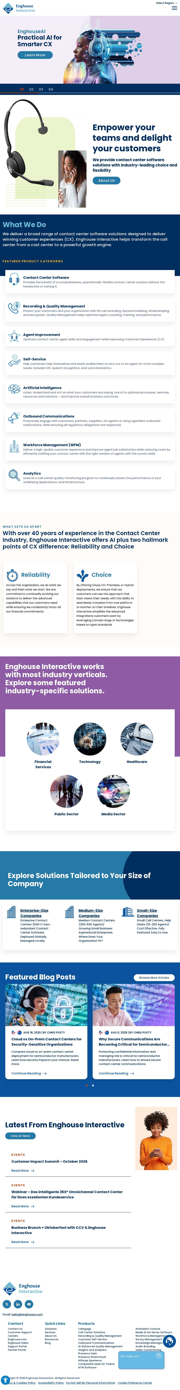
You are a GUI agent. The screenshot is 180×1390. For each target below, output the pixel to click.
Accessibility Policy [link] (51, 1383)
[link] (5, 1380)
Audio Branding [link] (145, 1346)
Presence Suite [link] (87, 1353)
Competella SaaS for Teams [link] (96, 1364)
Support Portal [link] (17, 1346)
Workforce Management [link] (151, 1336)
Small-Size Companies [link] (147, 913)
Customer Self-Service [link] (92, 1339)
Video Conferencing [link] (148, 1350)
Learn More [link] (35, 67)
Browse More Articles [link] (154, 978)
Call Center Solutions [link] (91, 1332)
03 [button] (41, 89)
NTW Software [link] (87, 1367)
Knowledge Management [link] (152, 1343)
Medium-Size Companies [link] (91, 913)
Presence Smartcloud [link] (92, 1357)
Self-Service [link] (34, 359)
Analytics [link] (32, 473)
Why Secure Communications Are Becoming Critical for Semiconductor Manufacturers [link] (133, 1044)
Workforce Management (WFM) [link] (52, 444)
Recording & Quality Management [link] (54, 306)
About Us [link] (106, 180)
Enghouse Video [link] (18, 1343)
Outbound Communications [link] (48, 416)
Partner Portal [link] (17, 1350)
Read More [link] (20, 1170)
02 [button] (31, 89)
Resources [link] (51, 1339)
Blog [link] (48, 1343)
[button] (87, 1085)
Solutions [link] (51, 1329)
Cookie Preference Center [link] (135, 1383)
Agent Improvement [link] (41, 334)
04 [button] (51, 89)
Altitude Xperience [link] (90, 1360)
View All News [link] (20, 1136)
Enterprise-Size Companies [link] (34, 913)
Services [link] (50, 1332)
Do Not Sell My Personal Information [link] (90, 1383)
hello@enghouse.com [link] (27, 1314)
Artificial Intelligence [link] (42, 387)
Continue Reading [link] (26, 1073)
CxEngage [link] (84, 1329)
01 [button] (22, 89)
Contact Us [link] (15, 1329)
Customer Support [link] (20, 1332)
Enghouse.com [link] (17, 1339)
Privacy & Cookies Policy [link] (19, 1383)
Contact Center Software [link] (46, 277)
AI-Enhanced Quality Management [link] (100, 1346)
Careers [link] (13, 1336)
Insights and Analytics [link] (92, 1350)
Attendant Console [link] (148, 1329)
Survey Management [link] (149, 1339)
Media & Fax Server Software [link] (154, 1332)
